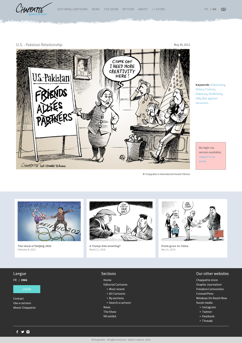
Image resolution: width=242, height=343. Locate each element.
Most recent (117, 289)
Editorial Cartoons (72, 9)
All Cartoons (117, 293)
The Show (111, 9)
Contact (18, 298)
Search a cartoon (120, 302)
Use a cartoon (22, 303)
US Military (215, 94)
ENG (24, 280)
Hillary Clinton (205, 89)
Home (107, 280)
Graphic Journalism (209, 284)
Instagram (209, 307)
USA (198, 98)
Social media (204, 302)
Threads (207, 321)
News (96, 9)
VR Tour (128, 9)
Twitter (207, 312)
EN (214, 9)
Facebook (208, 316)
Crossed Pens (204, 293)
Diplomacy (218, 85)
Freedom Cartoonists (210, 289)
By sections (116, 298)
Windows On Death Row (211, 298)
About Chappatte (24, 307)
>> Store (158, 9)
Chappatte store (207, 280)
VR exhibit (109, 316)
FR (206, 9)
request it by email (207, 159)
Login (26, 289)
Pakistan (201, 94)
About (143, 9)
